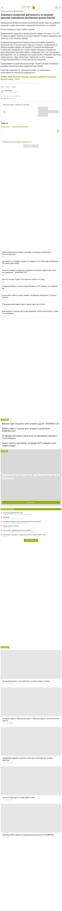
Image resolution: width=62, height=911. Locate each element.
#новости (8, 87)
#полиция (13, 87)
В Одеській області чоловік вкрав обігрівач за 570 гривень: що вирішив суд (29, 287)
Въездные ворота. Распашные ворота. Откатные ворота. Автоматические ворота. (30, 719)
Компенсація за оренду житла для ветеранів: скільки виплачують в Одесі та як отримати (30, 312)
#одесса (3, 87)
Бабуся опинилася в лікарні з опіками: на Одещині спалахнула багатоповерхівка (26, 253)
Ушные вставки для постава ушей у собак (18, 797)
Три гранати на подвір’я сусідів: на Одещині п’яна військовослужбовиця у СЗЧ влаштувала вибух (30, 262)
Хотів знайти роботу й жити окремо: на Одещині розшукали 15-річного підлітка (29, 296)
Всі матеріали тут (31, 502)
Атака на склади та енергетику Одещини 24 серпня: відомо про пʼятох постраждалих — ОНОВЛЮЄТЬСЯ (29, 271)
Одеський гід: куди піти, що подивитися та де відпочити (31, 476)
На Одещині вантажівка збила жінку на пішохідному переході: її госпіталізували (29, 437)
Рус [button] (57, 7)
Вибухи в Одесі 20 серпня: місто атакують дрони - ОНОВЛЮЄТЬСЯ (30, 423)
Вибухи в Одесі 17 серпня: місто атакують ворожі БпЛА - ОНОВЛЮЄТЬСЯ (26, 429)
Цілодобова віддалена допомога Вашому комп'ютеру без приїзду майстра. (27, 759)
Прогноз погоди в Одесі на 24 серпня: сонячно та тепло (23, 279)
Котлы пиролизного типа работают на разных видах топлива (26, 681)
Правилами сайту (26, 142)
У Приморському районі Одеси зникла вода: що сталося (23, 304)
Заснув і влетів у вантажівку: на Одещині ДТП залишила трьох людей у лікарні (29, 444)
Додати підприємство (31, 540)
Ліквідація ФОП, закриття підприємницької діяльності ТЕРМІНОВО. (28, 835)
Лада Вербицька (8, 90)
